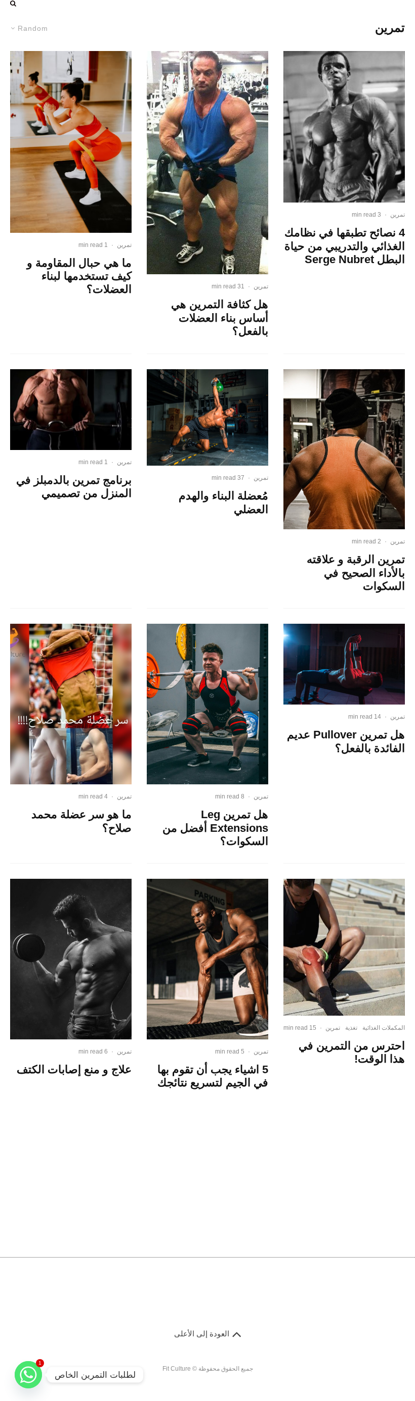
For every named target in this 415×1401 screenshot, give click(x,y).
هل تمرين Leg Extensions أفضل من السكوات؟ (215, 827)
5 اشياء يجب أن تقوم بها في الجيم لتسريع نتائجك (212, 1076)
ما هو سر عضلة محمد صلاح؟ (81, 821)
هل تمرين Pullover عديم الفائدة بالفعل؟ (346, 741)
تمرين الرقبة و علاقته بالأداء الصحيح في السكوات (356, 572)
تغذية (351, 1027)
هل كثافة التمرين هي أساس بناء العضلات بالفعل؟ (219, 317)
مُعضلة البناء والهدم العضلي (223, 502)
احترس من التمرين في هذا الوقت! (352, 1052)
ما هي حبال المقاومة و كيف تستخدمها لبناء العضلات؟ (79, 276)
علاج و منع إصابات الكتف (74, 1069)
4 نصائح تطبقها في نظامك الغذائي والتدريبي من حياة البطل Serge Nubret (344, 246)
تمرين (397, 214)
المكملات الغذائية (383, 1027)
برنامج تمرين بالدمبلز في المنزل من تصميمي (74, 486)
